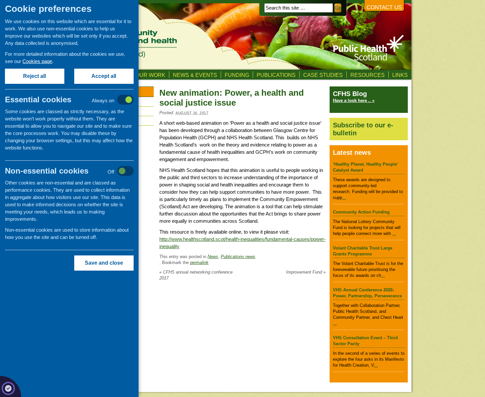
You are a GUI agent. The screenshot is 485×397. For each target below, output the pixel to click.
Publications (276, 75)
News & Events (195, 75)
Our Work (150, 75)
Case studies (323, 75)
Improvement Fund (306, 272)
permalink (199, 262)
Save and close (104, 263)
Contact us (384, 7)
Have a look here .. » (353, 100)
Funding (237, 75)
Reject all (34, 76)
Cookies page (37, 61)
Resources (367, 75)
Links (400, 75)
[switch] (76, 100)
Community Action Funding (361, 212)
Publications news (238, 256)
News (213, 256)
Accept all (104, 76)
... (344, 197)
